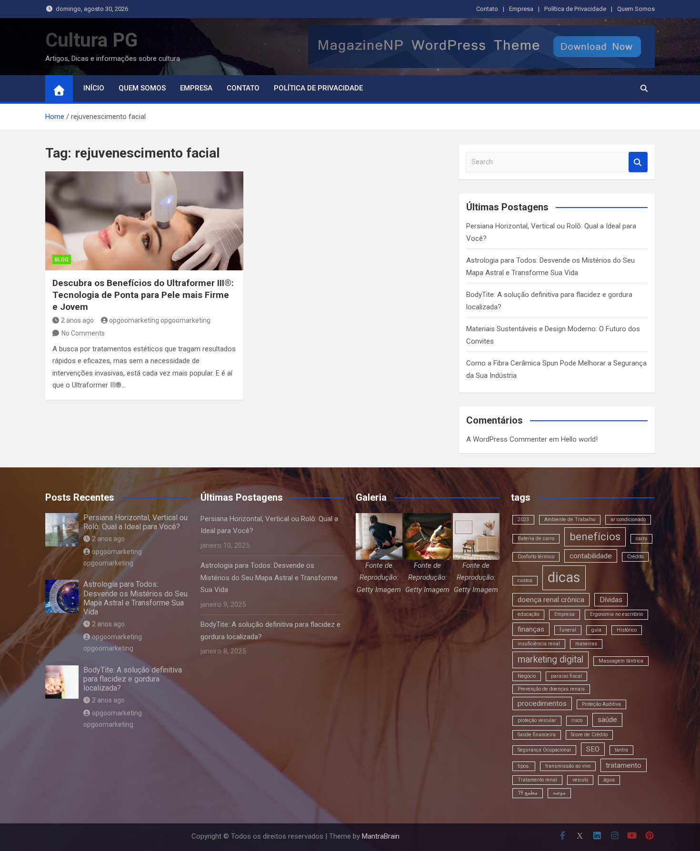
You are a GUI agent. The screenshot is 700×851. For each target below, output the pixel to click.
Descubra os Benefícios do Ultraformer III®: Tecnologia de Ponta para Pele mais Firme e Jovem (143, 294)
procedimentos (542, 703)
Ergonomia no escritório (616, 614)
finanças (531, 629)
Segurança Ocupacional (544, 750)
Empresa (521, 8)
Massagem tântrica (621, 661)
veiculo (580, 780)
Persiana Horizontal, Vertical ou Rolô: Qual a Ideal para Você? (135, 522)
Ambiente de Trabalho (569, 519)
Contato (487, 8)
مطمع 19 (528, 793)
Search (638, 162)
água (609, 780)
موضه (559, 793)
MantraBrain (381, 836)
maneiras (586, 644)
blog (62, 260)
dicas (564, 577)
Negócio (527, 676)
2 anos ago (77, 320)
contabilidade (591, 556)
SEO (593, 749)
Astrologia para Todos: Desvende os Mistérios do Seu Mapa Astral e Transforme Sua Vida (135, 598)
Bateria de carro (536, 538)
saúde (607, 719)
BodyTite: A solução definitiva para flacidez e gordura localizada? (132, 679)
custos (525, 580)
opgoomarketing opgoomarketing (159, 320)
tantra (621, 750)
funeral (568, 630)
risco (576, 720)
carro (641, 538)
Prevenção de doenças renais (551, 689)
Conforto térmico (536, 557)
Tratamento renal (537, 780)
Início (93, 88)
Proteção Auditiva (601, 704)
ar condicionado (628, 519)
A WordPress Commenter (506, 439)
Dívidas (611, 599)
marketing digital (550, 659)
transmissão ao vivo (567, 766)
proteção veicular (537, 720)
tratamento (623, 765)
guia (596, 630)
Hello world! (579, 439)
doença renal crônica (551, 599)
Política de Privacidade (575, 8)
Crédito (635, 557)
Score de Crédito (589, 735)
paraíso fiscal (566, 676)
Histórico (627, 630)
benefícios (595, 536)
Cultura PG (91, 40)
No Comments (83, 333)
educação (528, 614)
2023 (523, 519)
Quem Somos (636, 8)
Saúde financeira (537, 735)
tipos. (524, 766)
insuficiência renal (539, 644)
